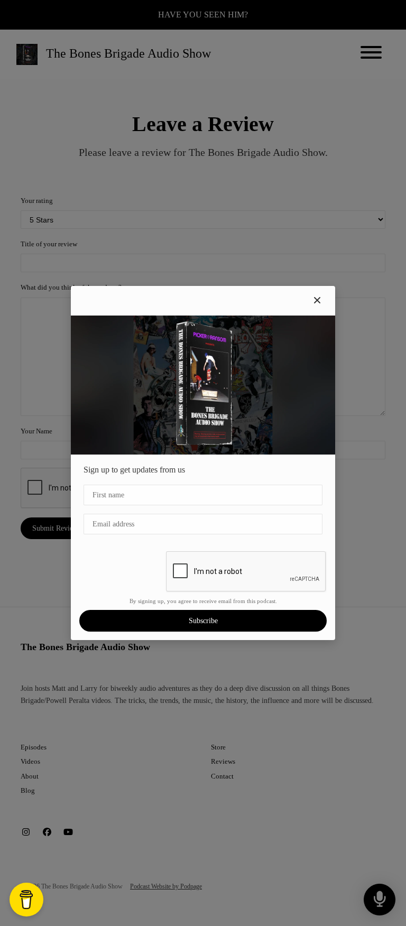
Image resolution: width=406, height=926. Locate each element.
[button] (317, 300)
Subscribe (203, 621)
